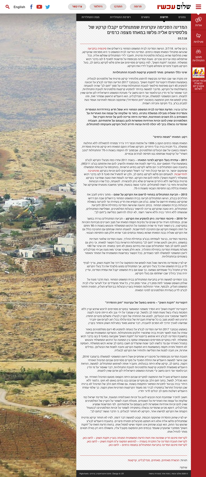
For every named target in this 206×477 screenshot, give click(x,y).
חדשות (164, 17)
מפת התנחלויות (91, 17)
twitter (48, 7)
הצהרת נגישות (155, 473)
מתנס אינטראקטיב (103, 473)
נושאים (145, 17)
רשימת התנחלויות (120, 17)
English (19, 7)
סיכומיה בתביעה (97, 48)
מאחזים (155, 460)
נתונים (182, 17)
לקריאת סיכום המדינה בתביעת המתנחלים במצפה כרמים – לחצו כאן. (147, 445)
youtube (39, 7)
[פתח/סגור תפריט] (198, 7)
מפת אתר (166, 473)
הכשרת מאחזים (170, 460)
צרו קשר (77, 6)
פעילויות (198, 41)
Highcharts (84, 473)
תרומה (138, 6)
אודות (198, 25)
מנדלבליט (144, 460)
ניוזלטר (98, 6)
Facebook (31, 7)
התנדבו (118, 6)
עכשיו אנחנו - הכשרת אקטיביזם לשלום (198, 84)
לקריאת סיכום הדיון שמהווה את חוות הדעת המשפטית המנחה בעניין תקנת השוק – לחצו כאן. (134, 438)
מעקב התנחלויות (198, 58)
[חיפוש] (8, 7)
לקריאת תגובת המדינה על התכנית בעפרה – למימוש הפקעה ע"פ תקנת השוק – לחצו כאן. (136, 441)
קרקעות (132, 460)
